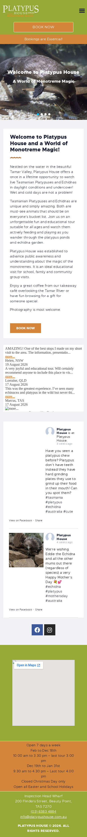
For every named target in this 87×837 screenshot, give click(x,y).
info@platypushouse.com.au (43, 817)
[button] (43, 27)
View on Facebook (20, 520)
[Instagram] (49, 629)
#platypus (54, 502)
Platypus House (64, 431)
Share (38, 520)
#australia (54, 512)
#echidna (53, 507)
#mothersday (57, 596)
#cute (68, 512)
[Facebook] (37, 629)
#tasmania (54, 498)
